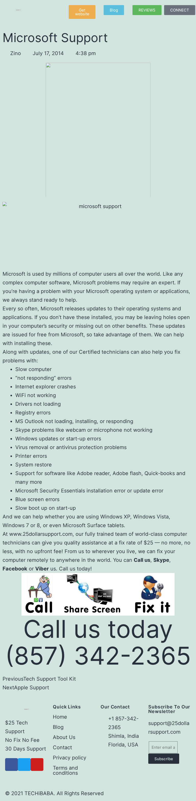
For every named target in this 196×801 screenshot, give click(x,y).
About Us (64, 737)
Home (60, 717)
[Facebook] (11, 764)
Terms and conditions (65, 770)
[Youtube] (37, 764)
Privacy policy (69, 758)
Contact (62, 747)
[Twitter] (24, 764)
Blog (58, 727)
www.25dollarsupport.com (40, 534)
